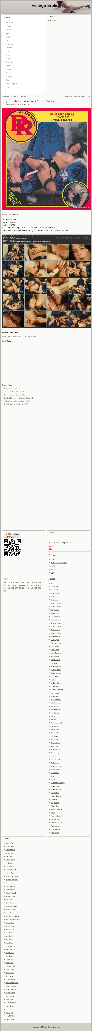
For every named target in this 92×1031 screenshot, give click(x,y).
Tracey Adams (56, 816)
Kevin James (10, 946)
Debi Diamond (55, 630)
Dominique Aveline (12, 880)
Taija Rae (54, 799)
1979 (4, 585)
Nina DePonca (55, 749)
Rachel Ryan (55, 763)
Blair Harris (54, 600)
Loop (52, 573)
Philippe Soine (10, 966)
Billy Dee (9, 856)
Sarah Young (55, 773)
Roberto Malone (11, 989)
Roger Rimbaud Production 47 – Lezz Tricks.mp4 (19, 337)
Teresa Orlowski (56, 809)
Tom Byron (9, 1013)
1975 (27, 583)
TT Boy (8, 1009)
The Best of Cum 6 (10, 389)
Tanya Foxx (55, 803)
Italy (7, 33)
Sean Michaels (11, 1003)
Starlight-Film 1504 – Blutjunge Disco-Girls (19, 398)
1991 (12, 588)
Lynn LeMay (55, 713)
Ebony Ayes (55, 640)
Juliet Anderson (56, 666)
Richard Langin (11, 979)
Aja (52, 583)
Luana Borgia (55, 710)
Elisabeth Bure (56, 643)
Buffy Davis (55, 610)
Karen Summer (56, 670)
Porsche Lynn (55, 759)
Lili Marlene (54, 696)
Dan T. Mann (10, 873)
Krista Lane (54, 686)
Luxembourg (10, 91)
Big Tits (53, 566)
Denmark (9, 48)
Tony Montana (10, 1016)
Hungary (9, 76)
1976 (31, 583)
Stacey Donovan (56, 796)
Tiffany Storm (55, 806)
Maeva (53, 716)
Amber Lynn (55, 586)
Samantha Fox (56, 769)
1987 (35, 585)
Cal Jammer (10, 866)
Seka (52, 776)
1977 (35, 583)
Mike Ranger (10, 956)
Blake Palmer (10, 860)
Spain (8, 51)
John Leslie (9, 936)
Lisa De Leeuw (56, 700)
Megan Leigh (55, 729)
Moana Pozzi (55, 743)
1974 (23, 583)
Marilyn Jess (55, 726)
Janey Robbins (56, 653)
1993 (20, 588)
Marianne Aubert (56, 723)
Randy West (10, 973)
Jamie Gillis (10, 913)
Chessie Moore (56, 623)
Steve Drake (10, 1006)
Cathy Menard (55, 616)
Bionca (53, 596)
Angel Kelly (54, 590)
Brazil (8, 55)
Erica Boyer (55, 646)
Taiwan (8, 69)
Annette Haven (56, 593)
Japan (8, 80)
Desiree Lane (55, 636)
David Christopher (12, 876)
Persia (53, 756)
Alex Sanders (10, 850)
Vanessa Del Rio (56, 823)
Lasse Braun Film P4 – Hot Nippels (14, 96)
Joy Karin (54, 663)
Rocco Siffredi (10, 993)
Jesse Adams (10, 926)
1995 (27, 588)
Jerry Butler (10, 923)
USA (7, 40)
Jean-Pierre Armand (12, 916)
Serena (53, 779)
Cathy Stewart (55, 620)
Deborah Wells (56, 633)
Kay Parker (54, 676)
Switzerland (10, 62)
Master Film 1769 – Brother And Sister (77, 96)
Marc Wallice (10, 949)
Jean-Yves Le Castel (13, 920)
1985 (27, 585)
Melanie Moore (56, 733)
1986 (31, 585)
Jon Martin (9, 943)
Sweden (8, 37)
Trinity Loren (55, 819)
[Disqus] (46, 438)
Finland (8, 87)
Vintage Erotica (46, 5)
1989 (4, 588)
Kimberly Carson (56, 683)
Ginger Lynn (55, 650)
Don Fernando (10, 883)
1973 (20, 583)
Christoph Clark (11, 870)
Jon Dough (9, 939)
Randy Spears (10, 969)
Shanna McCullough (57, 783)
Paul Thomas (10, 959)
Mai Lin (53, 719)
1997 (35, 588)
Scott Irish (9, 999)
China (8, 66)
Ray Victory (10, 976)
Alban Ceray (10, 846)
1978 (39, 583)
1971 (12, 583)
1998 (39, 588)
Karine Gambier (56, 673)
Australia (9, 73)
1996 (31, 588)
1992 (16, 588)
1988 (39, 585)
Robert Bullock (11, 986)
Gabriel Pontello (11, 893)
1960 (4, 583)
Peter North (9, 963)
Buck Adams (10, 863)
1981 (12, 585)
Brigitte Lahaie (55, 606)
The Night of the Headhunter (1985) (16, 404)
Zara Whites (55, 833)
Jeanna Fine (55, 656)
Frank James (10, 890)
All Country (10, 22)
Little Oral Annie (56, 703)
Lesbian (53, 569)
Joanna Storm (55, 660)
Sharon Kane (55, 786)
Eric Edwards (10, 886)
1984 (23, 585)
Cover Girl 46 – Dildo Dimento (14, 392)
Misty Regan (55, 740)
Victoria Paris (55, 829)
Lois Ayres (54, 706)
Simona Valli (55, 793)
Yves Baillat (10, 1019)
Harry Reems (10, 903)
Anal (52, 559)
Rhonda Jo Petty (56, 766)
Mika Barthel (55, 736)
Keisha (53, 680)
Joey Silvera (10, 929)
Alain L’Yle (9, 843)
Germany (9, 26)
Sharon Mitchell (56, 789)
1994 (23, 588)
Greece (8, 30)
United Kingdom (11, 84)
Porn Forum (52, 20)
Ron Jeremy (10, 996)
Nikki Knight (55, 746)
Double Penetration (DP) (59, 563)
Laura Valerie (55, 693)
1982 (16, 585)
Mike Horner (10, 953)
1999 (4, 591)
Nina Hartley (55, 753)
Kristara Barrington (57, 690)
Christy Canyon (56, 626)
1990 (8, 588)
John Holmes (10, 933)
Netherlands (10, 44)
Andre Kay (9, 853)
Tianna (53, 813)
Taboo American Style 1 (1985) (14, 395)
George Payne (10, 896)
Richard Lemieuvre (12, 983)
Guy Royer (9, 899)
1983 (20, 585)
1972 (16, 583)
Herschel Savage (11, 906)
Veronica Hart (55, 826)
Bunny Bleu (55, 613)
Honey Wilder (10, 909)
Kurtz (28, 104)
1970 (8, 583)
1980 (8, 585)
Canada (8, 58)
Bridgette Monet (56, 603)
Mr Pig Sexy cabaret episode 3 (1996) (17, 401)
